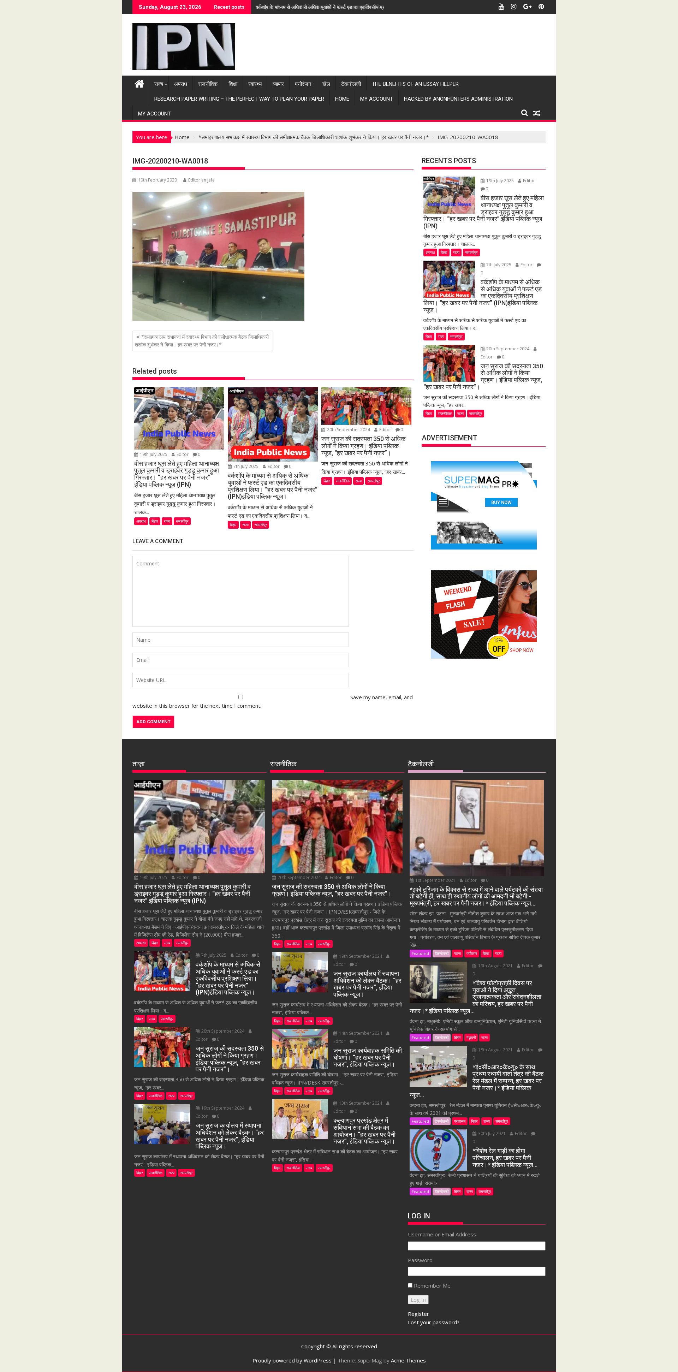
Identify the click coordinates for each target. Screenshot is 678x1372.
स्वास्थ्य (255, 84)
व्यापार (278, 84)
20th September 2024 (348, 430)
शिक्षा (232, 84)
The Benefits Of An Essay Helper (415, 84)
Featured (420, 953)
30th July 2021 (492, 1133)
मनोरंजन (303, 84)
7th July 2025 (246, 466)
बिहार (154, 521)
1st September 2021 (435, 880)
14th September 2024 (360, 1033)
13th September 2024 (360, 1103)
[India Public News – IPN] (139, 83)
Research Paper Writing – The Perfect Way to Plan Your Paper (239, 99)
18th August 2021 (495, 1050)
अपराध (180, 84)
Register (418, 1313)
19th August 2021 (495, 966)
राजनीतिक (208, 84)
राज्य (158, 84)
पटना (457, 953)
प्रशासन (459, 1121)
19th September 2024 (222, 1108)
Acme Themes (408, 1360)
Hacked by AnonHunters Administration (458, 99)
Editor (183, 454)
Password (420, 1260)
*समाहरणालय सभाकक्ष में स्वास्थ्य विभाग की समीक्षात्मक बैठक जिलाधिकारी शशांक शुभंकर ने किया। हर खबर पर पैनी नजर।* (202, 340)
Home (342, 99)
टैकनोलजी (351, 84)
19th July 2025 (153, 454)
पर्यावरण (471, 953)
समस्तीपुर (182, 521)
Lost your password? (433, 1322)
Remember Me (432, 1285)
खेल (326, 84)
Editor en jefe (201, 180)
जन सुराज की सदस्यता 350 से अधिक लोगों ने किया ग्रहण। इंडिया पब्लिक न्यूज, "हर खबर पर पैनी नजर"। (349, 7)
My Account (376, 99)
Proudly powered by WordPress (292, 1360)
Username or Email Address (442, 1234)
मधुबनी (471, 1037)
